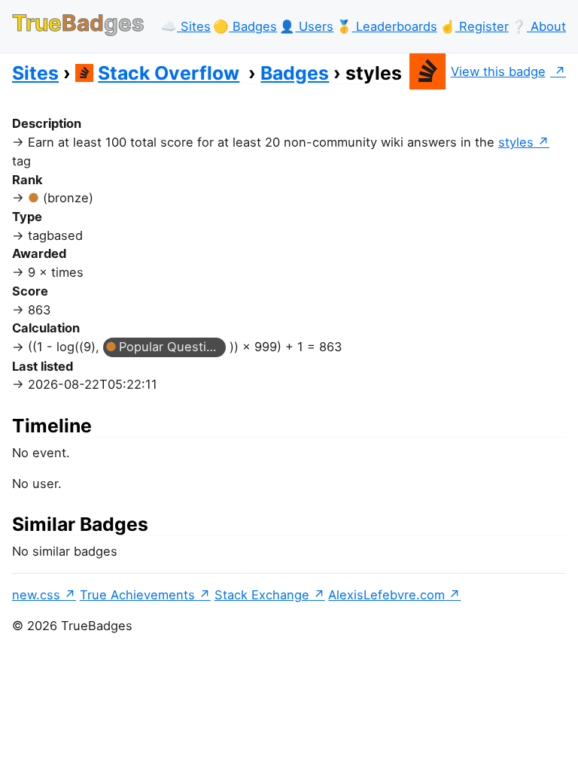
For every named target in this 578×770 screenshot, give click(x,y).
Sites (35, 73)
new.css (36, 594)
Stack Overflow (168, 73)
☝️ (474, 26)
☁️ (186, 26)
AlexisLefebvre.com (386, 594)
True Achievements (137, 594)
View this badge (498, 71)
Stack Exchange (261, 594)
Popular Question (170, 346)
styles (516, 142)
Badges (294, 73)
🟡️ (245, 26)
